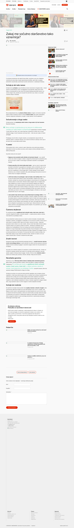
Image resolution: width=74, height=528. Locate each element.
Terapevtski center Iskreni (59, 515)
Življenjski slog (21, 9)
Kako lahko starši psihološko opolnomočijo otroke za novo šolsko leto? (61, 105)
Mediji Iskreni (57, 512)
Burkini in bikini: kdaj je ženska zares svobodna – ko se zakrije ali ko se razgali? (58, 85)
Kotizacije (33, 517)
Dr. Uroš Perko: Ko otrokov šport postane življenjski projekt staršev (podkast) (62, 55)
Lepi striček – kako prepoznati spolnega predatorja (61, 194)
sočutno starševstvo (32, 372)
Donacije (32, 513)
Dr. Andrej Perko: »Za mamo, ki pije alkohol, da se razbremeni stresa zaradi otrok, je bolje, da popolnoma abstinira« (58, 80)
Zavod (58, 4)
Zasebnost (33, 525)
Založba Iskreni (57, 517)
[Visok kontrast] (65, 30)
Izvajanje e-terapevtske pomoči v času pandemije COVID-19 (61, 205)
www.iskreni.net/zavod (11, 427)
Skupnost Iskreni (58, 516)
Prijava (66, 1)
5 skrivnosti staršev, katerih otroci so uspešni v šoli (61, 71)
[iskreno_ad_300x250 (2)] (14, 110)
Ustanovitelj (9, 517)
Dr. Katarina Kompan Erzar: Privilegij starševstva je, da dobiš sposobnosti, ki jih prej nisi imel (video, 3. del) (36, 344)
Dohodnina (33, 515)
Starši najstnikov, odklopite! (59, 97)
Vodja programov (10, 515)
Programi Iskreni (58, 513)
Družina (8, 9)
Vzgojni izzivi (9, 30)
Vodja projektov (10, 516)
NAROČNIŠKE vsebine (44, 9)
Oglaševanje (33, 519)
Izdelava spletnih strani (64, 525)
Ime (7, 384)
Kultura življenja (31, 9)
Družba (14, 9)
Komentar (8, 392)
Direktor (9, 512)
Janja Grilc (14, 40)
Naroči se (65, 4)
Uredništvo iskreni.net (11, 513)
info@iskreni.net (11, 424)
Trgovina (32, 516)
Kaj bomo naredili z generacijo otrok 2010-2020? (61, 60)
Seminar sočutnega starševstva (22, 372)
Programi (54, 4)
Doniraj (20, 5)
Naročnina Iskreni (34, 512)
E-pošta (8, 388)
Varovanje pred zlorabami (59, 519)
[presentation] (1, 20)
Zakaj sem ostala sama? (60, 49)
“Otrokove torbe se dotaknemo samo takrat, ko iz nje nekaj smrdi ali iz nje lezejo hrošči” (61, 66)
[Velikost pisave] (67, 30)
